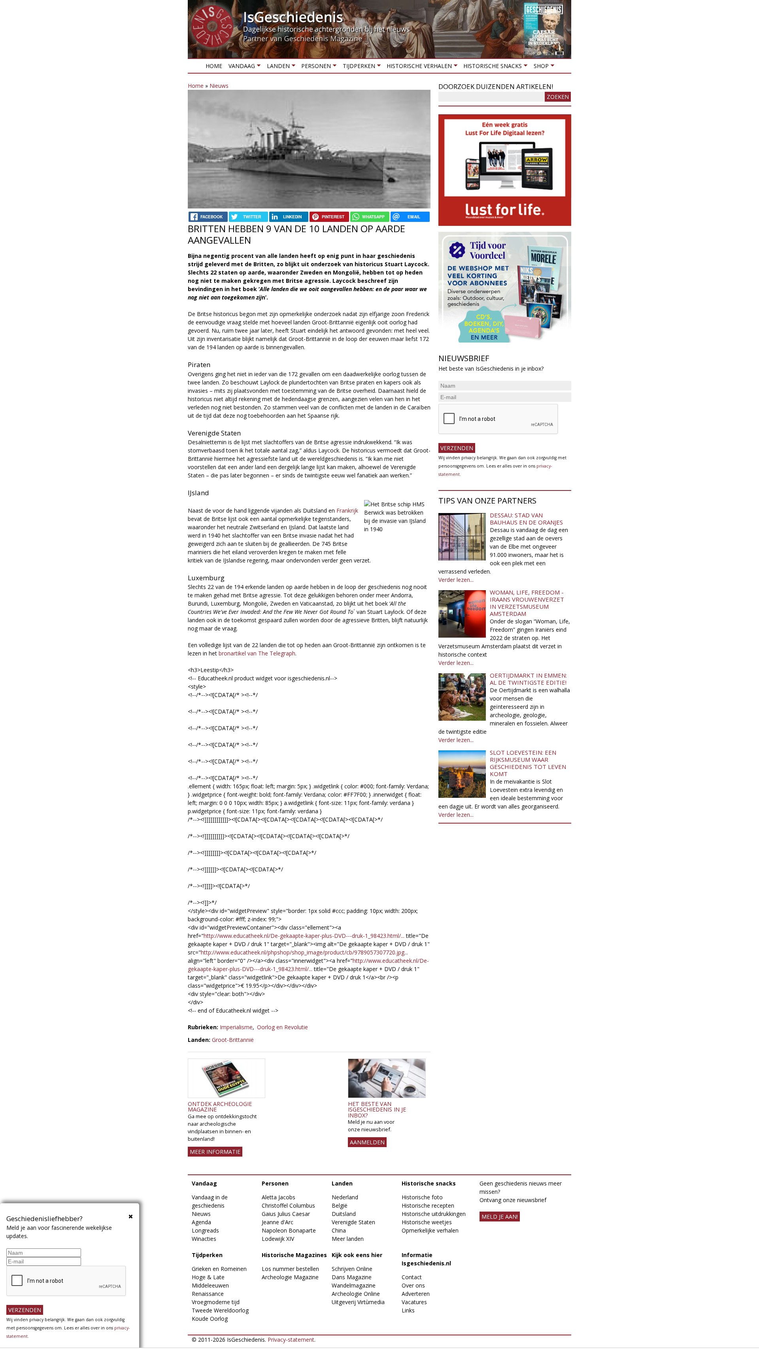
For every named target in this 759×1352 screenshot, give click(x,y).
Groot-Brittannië (233, 1039)
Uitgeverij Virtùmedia (358, 1302)
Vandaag (240, 67)
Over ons (413, 1285)
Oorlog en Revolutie (282, 1027)
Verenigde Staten (353, 1222)
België (339, 1205)
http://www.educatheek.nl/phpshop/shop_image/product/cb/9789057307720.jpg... (304, 952)
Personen (314, 67)
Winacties (204, 1238)
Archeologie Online (356, 1293)
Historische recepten (428, 1205)
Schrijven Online (352, 1268)
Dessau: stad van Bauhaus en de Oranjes (526, 518)
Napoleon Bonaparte (289, 1230)
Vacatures (414, 1302)
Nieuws (219, 85)
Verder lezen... (456, 579)
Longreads (205, 1230)
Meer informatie (215, 1151)
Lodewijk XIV (278, 1238)
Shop (539, 67)
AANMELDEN (367, 1142)
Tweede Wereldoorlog (220, 1310)
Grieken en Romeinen (219, 1268)
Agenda (201, 1222)
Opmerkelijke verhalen (430, 1230)
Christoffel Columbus (288, 1205)
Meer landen (348, 1238)
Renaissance (208, 1293)
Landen (276, 67)
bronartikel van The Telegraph (257, 653)
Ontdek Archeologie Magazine (220, 1106)
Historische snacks (491, 67)
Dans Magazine (352, 1277)
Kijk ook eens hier (357, 1255)
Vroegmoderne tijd (216, 1302)
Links (408, 1310)
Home (214, 66)
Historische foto (422, 1197)
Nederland (345, 1197)
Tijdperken (357, 67)
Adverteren (416, 1293)
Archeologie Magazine (290, 1277)
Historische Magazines (294, 1255)
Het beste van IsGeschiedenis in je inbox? (377, 1109)
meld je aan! (499, 1216)
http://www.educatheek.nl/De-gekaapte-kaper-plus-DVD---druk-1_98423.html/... (304, 935)
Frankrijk (347, 510)
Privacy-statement (291, 1339)
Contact (412, 1277)
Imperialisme (236, 1027)
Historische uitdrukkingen (434, 1214)
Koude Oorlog (210, 1318)
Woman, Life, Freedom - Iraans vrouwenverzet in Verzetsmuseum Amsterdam (527, 602)
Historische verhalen (417, 67)
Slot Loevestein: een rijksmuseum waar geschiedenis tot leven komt (528, 763)
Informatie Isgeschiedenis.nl (426, 1259)
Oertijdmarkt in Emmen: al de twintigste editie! (528, 678)
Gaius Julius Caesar (286, 1214)
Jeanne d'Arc (277, 1222)
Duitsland (344, 1214)
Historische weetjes (427, 1222)
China (339, 1230)
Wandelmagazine (354, 1285)
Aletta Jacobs (278, 1197)
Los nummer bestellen (290, 1268)
